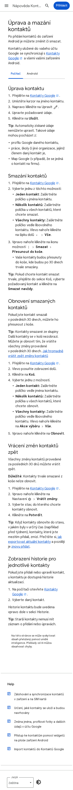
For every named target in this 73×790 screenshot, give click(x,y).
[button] (6, 6)
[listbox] (20, 782)
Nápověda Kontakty (28, 6)
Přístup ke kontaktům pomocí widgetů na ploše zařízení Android (39, 738)
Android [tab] (32, 73)
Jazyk (14, 777)
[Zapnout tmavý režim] (38, 782)
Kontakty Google (42, 96)
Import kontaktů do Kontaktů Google (39, 749)
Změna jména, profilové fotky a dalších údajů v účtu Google (39, 724)
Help (10, 684)
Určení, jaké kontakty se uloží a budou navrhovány (39, 710)
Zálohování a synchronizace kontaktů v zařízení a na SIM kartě (39, 696)
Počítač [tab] (16, 73)
